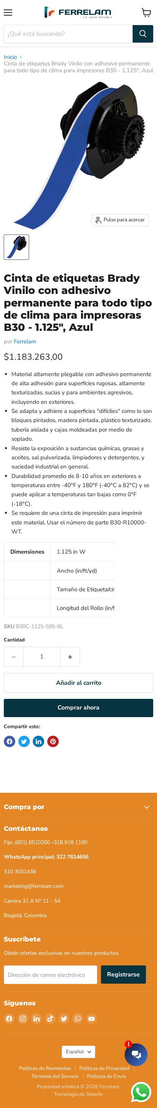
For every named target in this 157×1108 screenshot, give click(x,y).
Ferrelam (25, 341)
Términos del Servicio (54, 1076)
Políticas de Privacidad (104, 1068)
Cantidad (14, 640)
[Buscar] (143, 34)
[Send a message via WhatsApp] (141, 1092)
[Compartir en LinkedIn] (38, 741)
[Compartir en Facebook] (9, 741)
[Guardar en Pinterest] (53, 741)
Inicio (10, 57)
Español (75, 1051)
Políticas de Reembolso (45, 1068)
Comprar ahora (78, 707)
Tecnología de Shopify (78, 1094)
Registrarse (123, 974)
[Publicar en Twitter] (24, 741)
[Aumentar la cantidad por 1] (70, 657)
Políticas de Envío (106, 1076)
